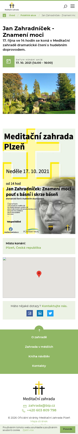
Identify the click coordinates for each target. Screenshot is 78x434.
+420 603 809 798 (41, 410)
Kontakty (39, 365)
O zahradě (39, 337)
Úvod (12, 15)
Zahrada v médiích (39, 346)
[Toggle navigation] (72, 6)
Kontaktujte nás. (54, 306)
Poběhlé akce (28, 15)
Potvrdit (67, 429)
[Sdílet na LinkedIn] (40, 313)
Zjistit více (28, 430)
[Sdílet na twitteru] (50, 313)
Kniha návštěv (39, 356)
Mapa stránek (39, 421)
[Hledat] (65, 6)
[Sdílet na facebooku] (29, 313)
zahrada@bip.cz (41, 405)
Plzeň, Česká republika (23, 247)
